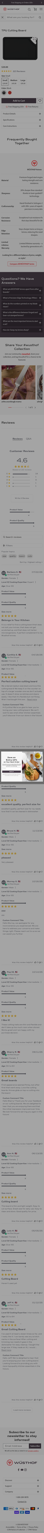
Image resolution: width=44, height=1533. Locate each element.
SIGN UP (11, 771)
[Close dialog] (41, 753)
